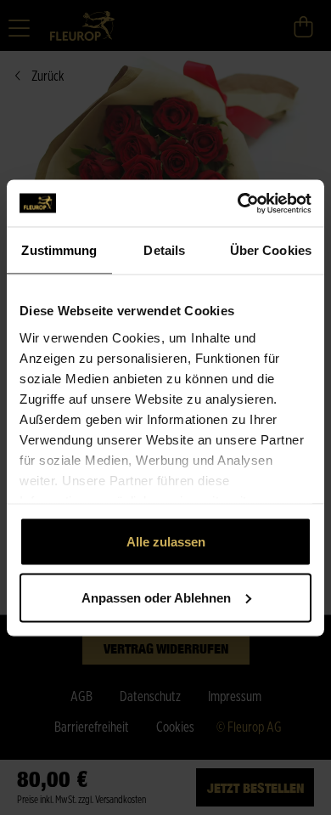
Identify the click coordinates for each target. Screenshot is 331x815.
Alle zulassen (165, 542)
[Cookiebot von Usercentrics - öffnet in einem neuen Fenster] (238, 203)
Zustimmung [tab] (59, 250)
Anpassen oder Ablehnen (156, 597)
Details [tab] (164, 250)
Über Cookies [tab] (270, 250)
